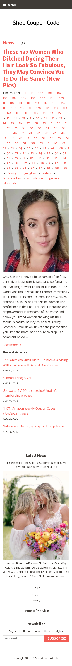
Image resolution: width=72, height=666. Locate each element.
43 (38, 133)
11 (4, 103)
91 (64, 163)
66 (36, 148)
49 (21, 138)
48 (12, 138)
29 (44, 123)
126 (27, 113)
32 (8, 128)
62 (4, 148)
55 (8, 143)
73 (32, 153)
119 (22, 108)
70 (8, 153)
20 (37, 118)
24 (4, 123)
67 (44, 148)
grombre (55, 178)
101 (50, 93)
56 (16, 143)
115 (54, 103)
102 (59, 93)
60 (56, 143)
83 (56, 158)
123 (65, 108)
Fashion (47, 173)
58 (33, 143)
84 (64, 158)
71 (16, 153)
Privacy (36, 600)
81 (39, 158)
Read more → (12, 345)
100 (40, 93)
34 (23, 128)
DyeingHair (29, 173)
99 (65, 168)
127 (36, 113)
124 (9, 113)
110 (12, 103)
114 (46, 103)
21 (45, 118)
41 (23, 133)
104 (14, 98)
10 (32, 93)
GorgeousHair (12, 178)
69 (61, 148)
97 (48, 168)
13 (44, 113)
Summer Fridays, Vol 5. (18, 378)
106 (33, 98)
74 (40, 153)
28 (36, 123)
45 (54, 133)
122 (56, 108)
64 (20, 148)
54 (67, 138)
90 (57, 163)
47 (4, 138)
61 (63, 143)
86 (17, 163)
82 (47, 158)
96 (40, 168)
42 (30, 133)
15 (59, 113)
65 (28, 148)
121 (47, 108)
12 (30, 108)
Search (36, 595)
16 (67, 113)
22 (53, 118)
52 (51, 138)
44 (46, 133)
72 (24, 153)
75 (48, 153)
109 (61, 98)
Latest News (36, 456)
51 (43, 138)
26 (20, 123)
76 (56, 153)
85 (8, 163)
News (8, 43)
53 (59, 138)
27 (28, 123)
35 (31, 128)
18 (15, 118)
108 (52, 98)
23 (60, 118)
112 (28, 103)
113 (37, 103)
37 (47, 128)
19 (23, 118)
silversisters (11, 183)
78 (8, 158)
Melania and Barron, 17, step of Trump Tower (33, 426)
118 (13, 108)
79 (16, 158)
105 (23, 98)
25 (12, 123)
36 (39, 128)
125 (18, 113)
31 (66, 123)
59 (41, 143)
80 (32, 158)
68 (53, 148)
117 (5, 108)
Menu (11, 5)
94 (24, 168)
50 (35, 138)
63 (12, 148)
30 (58, 123)
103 (5, 98)
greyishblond (35, 178)
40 (15, 133)
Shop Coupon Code (47, 658)
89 (42, 163)
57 (24, 143)
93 (16, 168)
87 (25, 163)
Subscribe (57, 639)
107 (42, 98)
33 (16, 128)
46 (63, 133)
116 (63, 103)
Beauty (12, 173)
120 (38, 108)
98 (57, 168)
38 (55, 128)
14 (51, 113)
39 (63, 128)
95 (32, 168)
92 (8, 168)
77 (64, 153)
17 (8, 118)
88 (33, 163)
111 (20, 103)
